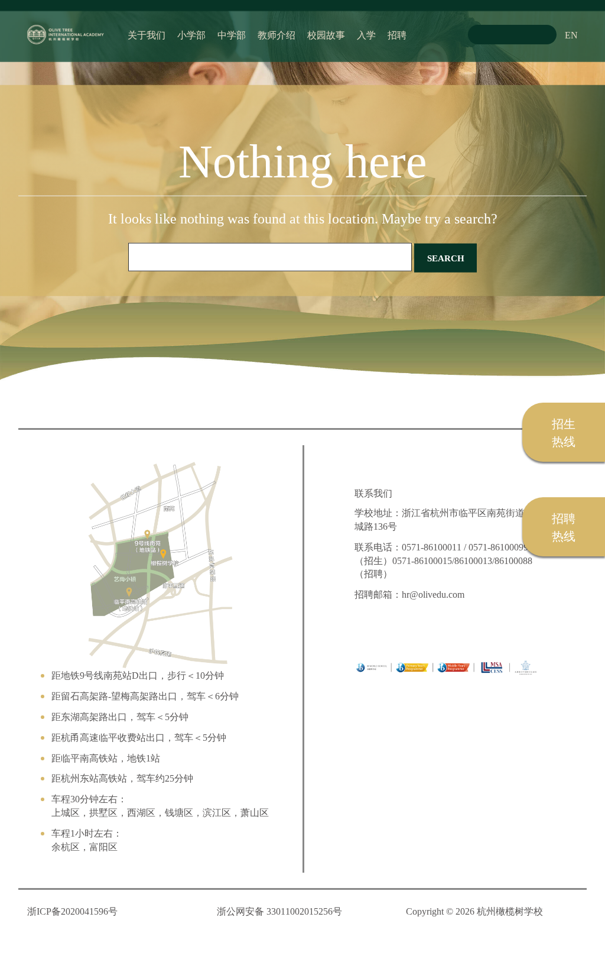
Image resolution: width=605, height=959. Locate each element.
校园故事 (326, 34)
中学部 (231, 34)
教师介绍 (276, 34)
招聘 (397, 34)
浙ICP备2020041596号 (72, 911)
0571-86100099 (498, 546)
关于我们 (146, 34)
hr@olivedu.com (433, 594)
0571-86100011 (431, 546)
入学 (366, 34)
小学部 (191, 34)
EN (571, 34)
